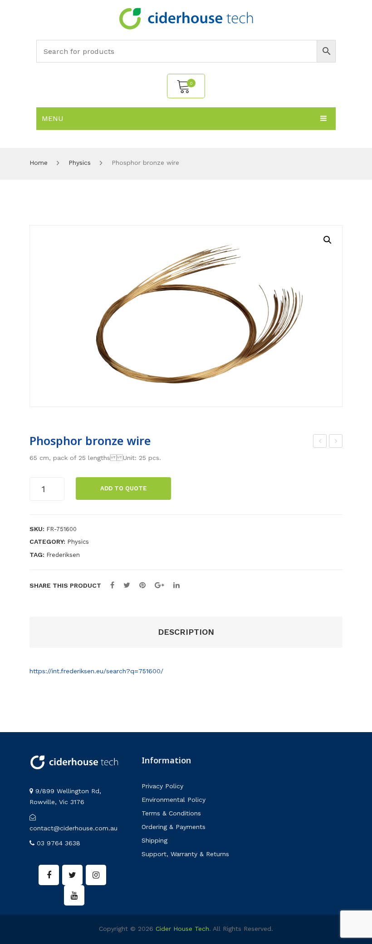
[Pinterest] (142, 585)
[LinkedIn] (176, 585)
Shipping (154, 840)
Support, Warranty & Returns (185, 854)
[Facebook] (112, 585)
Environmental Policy (174, 799)
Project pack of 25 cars (320, 442)
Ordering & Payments (174, 826)
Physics (80, 162)
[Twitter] (126, 585)
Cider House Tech (182, 928)
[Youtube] (74, 895)
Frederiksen (63, 554)
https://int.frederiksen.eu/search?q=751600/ (96, 671)
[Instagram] (96, 875)
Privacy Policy (162, 786)
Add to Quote (123, 488)
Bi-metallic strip (336, 442)
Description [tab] (186, 632)
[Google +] (159, 585)
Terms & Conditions (171, 813)
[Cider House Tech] (186, 18)
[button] (327, 240)
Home (38, 162)
